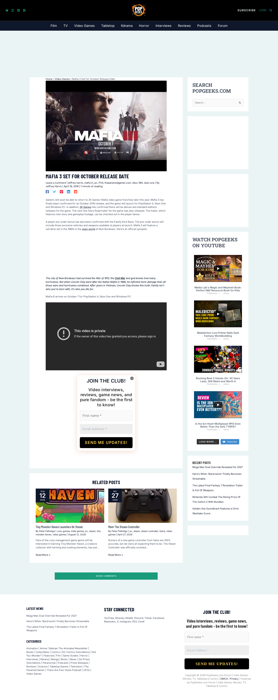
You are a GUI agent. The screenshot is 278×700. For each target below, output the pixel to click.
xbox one (149, 182)
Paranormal (49, 662)
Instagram (125, 621)
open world (88, 229)
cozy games (63, 531)
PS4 (101, 182)
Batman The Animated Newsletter (68, 648)
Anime (43, 648)
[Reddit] (24, 10)
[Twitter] (54, 191)
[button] (246, 10)
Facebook (158, 618)
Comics (55, 652)
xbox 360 (137, 182)
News (73, 659)
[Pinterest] (61, 191)
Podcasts (63, 662)
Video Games (34, 673)
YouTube (109, 618)
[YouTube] (12, 10)
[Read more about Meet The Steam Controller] (142, 506)
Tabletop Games (59, 666)
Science (43, 666)
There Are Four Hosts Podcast (64, 670)
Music (64, 659)
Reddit (129, 618)
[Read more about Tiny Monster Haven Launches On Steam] (70, 506)
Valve (162, 531)
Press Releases (79, 662)
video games (59, 534)
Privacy (234, 678)
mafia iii (88, 182)
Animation (32, 648)
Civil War (120, 278)
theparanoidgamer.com (118, 182)
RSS (134, 621)
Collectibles (42, 652)
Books (29, 652)
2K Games (85, 207)
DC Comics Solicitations (76, 652)
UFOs (86, 670)
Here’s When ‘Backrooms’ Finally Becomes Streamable (57, 621)
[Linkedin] (68, 191)
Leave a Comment (56, 182)
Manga (55, 659)
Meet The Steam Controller (124, 527)
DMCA (224, 678)
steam (92, 531)
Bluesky (119, 618)
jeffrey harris (75, 182)
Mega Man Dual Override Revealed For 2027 (217, 467)
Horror (84, 655)
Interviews (32, 659)
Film (58, 655)
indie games (77, 531)
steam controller (149, 531)
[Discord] (18, 10)
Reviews (31, 666)
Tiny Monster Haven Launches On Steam (59, 527)
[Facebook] (47, 191)
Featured (49, 655)
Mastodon (110, 621)
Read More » (43, 554)
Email (141, 621)
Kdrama (44, 659)
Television (76, 666)
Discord (138, 618)
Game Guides (70, 655)
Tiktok (148, 618)
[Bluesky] (7, 10)
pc (95, 182)
